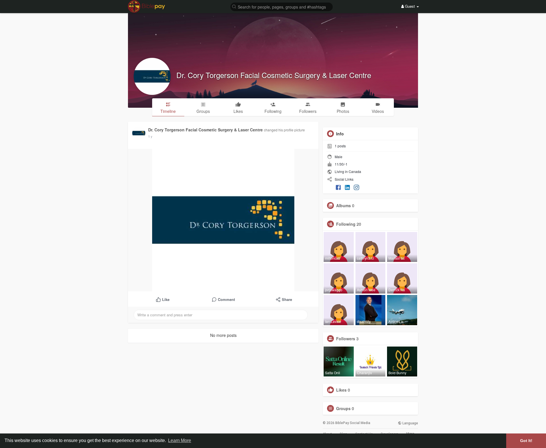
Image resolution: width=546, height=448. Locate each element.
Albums (343, 205)
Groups (343, 408)
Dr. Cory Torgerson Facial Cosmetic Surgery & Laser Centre (273, 75)
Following (345, 224)
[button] (281, 6)
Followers (345, 338)
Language (410, 423)
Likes (341, 390)
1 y (150, 136)
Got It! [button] (526, 440)
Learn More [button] (179, 440)
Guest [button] (410, 6)
